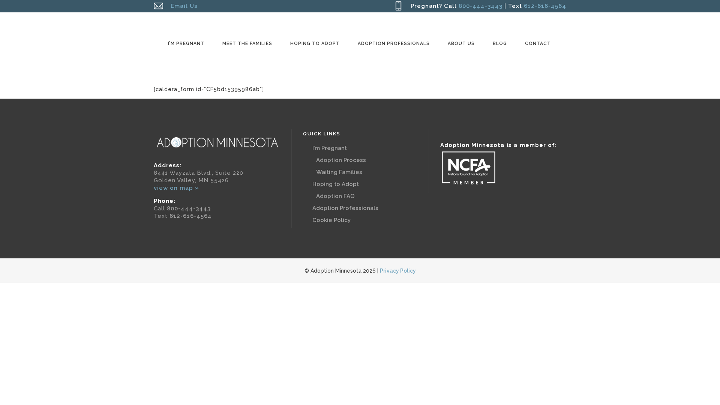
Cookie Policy (331, 220)
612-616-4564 (544, 6)
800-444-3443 (480, 6)
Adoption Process (341, 160)
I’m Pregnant (329, 148)
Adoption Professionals (345, 208)
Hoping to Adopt (335, 184)
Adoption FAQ (335, 196)
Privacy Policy (398, 271)
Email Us (184, 6)
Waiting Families (339, 172)
